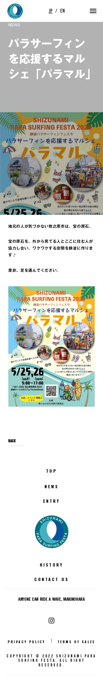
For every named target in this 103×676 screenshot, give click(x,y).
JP (50, 11)
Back (12, 449)
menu (93, 11)
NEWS (14, 24)
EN (62, 11)
